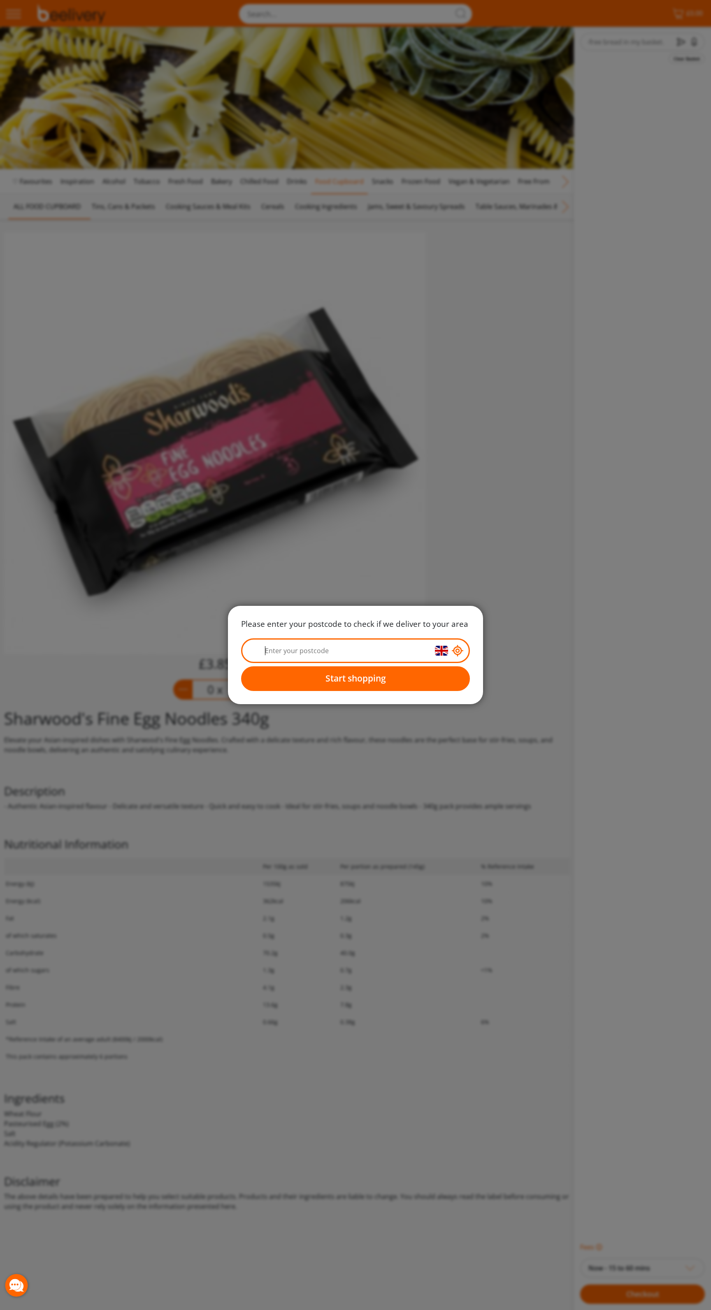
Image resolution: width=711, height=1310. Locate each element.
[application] (16, 1285)
